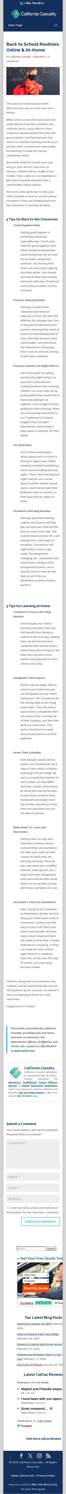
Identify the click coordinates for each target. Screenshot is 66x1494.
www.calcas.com (24, 1050)
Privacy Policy (46, 1475)
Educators (39, 56)
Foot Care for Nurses (30, 1364)
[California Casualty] (15, 1077)
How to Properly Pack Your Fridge (38, 1334)
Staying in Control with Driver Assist (39, 1344)
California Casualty (20, 56)
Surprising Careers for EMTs (34, 1323)
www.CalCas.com (22, 1475)
